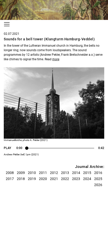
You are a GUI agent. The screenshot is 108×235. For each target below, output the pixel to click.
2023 (76, 179)
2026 (98, 185)
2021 (54, 179)
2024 (87, 179)
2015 (87, 173)
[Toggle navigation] (7, 24)
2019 (32, 179)
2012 (54, 173)
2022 (65, 179)
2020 (43, 179)
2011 (43, 173)
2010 (32, 173)
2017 (10, 179)
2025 (98, 179)
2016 (98, 173)
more (55, 59)
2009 (21, 173)
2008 (10, 173)
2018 (21, 179)
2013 (65, 173)
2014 (76, 173)
